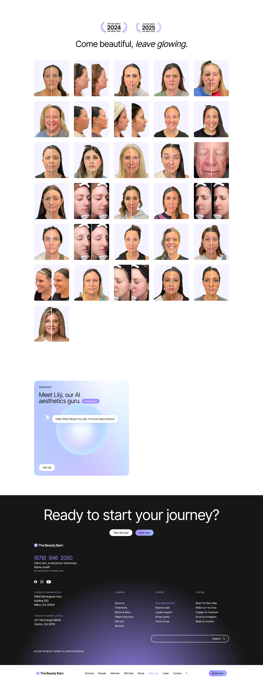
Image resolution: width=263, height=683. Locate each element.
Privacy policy (162, 616)
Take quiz (153, 673)
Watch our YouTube (206, 607)
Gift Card (128, 673)
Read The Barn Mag (206, 603)
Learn (166, 673)
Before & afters (123, 612)
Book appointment (165, 603)
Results (102, 673)
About (141, 673)
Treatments (121, 607)
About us (119, 603)
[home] (49, 673)
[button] (89, 673)
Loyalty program (163, 612)
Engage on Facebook (207, 612)
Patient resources (124, 616)
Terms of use (162, 621)
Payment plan (162, 607)
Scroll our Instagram (206, 616)
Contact (177, 673)
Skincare (119, 625)
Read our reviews (205, 621)
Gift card (119, 621)
